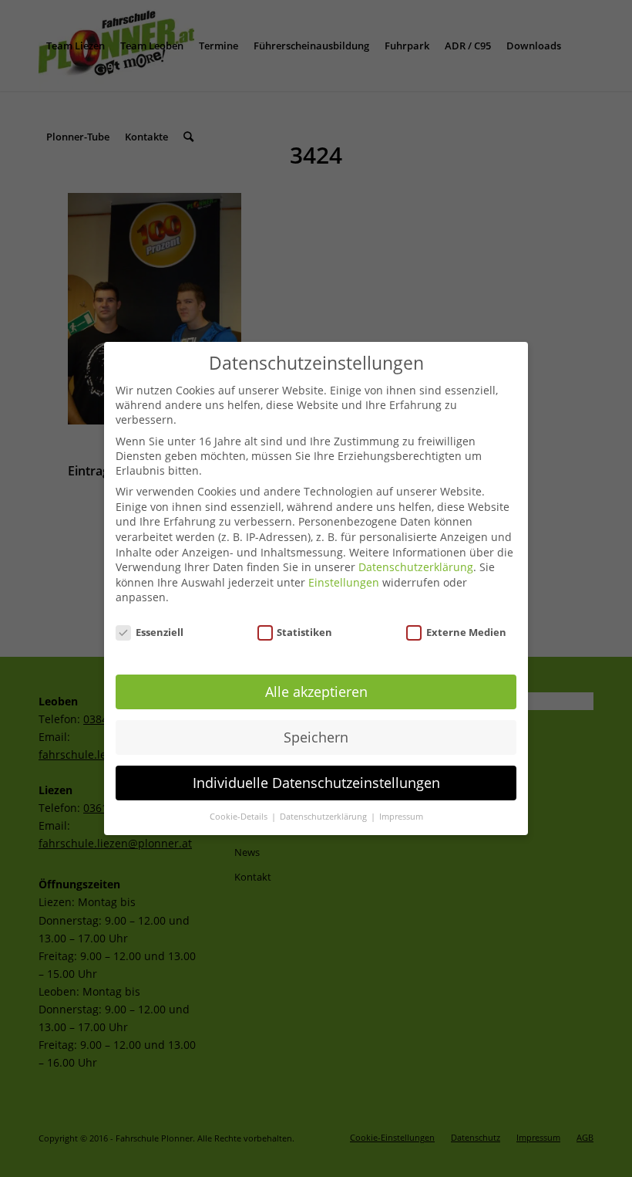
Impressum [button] (401, 816)
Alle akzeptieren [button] (316, 691)
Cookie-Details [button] (240, 816)
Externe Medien (466, 632)
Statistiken (304, 632)
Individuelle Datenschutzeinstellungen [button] (316, 782)
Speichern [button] (316, 737)
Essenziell (159, 632)
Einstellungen (343, 582)
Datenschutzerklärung (415, 567)
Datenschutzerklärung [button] (324, 816)
